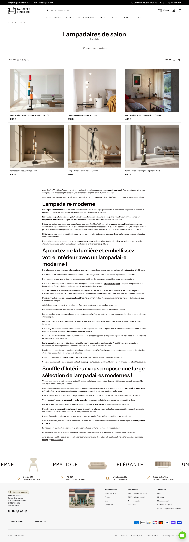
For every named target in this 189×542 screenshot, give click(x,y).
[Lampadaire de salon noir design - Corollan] (152, 90)
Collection (109, 505)
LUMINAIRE (128, 18)
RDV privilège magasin (137, 497)
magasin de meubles (119, 224)
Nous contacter (134, 501)
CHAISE (103, 18)
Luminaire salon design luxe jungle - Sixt (142, 171)
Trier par (12, 60)
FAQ (158, 493)
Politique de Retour (164, 505)
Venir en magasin (20, 492)
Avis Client (132, 505)
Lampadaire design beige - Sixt (23, 171)
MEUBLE (114, 18)
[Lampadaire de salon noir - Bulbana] (94, 146)
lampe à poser (64, 217)
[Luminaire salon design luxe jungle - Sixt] (152, 146)
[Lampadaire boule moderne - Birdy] (94, 90)
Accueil (47, 18)
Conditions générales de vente (169, 509)
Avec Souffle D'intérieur (51, 190)
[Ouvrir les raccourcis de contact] (182, 535)
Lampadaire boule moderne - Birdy (82, 115)
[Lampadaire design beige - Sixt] (37, 146)
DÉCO (140, 18)
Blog (106, 501)
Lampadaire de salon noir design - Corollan (143, 115)
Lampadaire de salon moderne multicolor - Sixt (30, 115)
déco (132, 400)
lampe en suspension (96, 217)
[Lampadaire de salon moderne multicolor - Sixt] (37, 90)
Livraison (160, 497)
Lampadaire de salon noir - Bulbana (83, 171)
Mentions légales (163, 501)
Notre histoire (110, 493)
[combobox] (94, 10)
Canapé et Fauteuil (63, 18)
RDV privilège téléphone (137, 493)
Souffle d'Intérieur (18, 536)
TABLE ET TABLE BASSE (86, 18)
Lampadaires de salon (22, 23)
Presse (107, 497)
